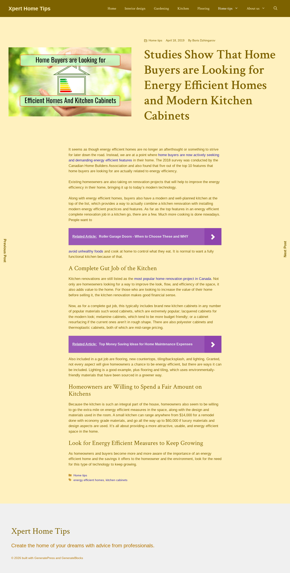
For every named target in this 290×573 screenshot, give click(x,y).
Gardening (161, 8)
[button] (275, 8)
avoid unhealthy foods (86, 251)
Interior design (135, 8)
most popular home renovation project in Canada (172, 279)
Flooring (203, 8)
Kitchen (183, 8)
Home (112, 8)
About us (253, 8)
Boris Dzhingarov (203, 40)
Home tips (225, 8)
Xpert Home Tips (29, 8)
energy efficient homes (88, 480)
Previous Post (5, 251)
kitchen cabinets (116, 480)
